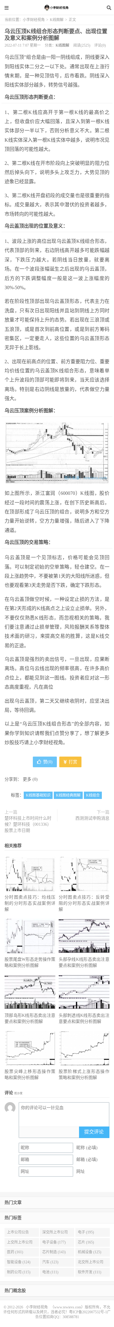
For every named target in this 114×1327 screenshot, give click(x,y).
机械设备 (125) (89, 1252)
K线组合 (93, 795)
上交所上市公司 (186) (20, 1243)
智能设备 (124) (18, 1262)
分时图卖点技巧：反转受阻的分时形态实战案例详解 (84, 903)
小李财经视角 (57, 8)
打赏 (72, 762)
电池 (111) (50, 1272)
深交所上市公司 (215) (55, 1233)
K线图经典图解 (68, 795)
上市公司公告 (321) (18, 1233)
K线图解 (57, 20)
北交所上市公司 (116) (90, 1263)
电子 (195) (86, 1232)
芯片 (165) (86, 1242)
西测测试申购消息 (92, 818)
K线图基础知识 (38, 795)
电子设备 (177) (54, 1242)
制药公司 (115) (18, 1272)
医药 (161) (15, 1252)
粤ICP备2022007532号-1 (88, 1312)
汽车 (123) (50, 1262)
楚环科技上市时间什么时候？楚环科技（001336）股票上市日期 (28, 824)
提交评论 (94, 1131)
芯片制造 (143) (54, 1252)
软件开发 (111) (89, 1272)
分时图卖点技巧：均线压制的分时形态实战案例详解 (30, 903)
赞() (48, 762)
